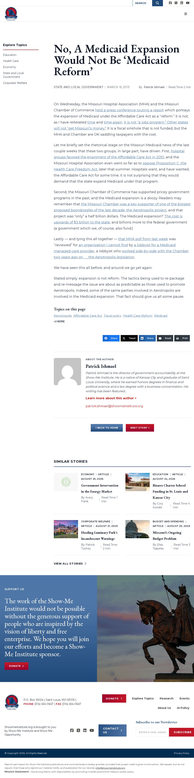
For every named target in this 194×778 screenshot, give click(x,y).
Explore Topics (143, 698)
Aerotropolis (63, 315)
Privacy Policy (181, 753)
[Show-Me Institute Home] (11, 14)
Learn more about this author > (111, 398)
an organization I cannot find (103, 245)
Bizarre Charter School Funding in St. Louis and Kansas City (170, 491)
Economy (9, 67)
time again (113, 122)
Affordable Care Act (88, 315)
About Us (164, 708)
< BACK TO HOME (106, 427)
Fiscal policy (112, 315)
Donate (15, 666)
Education (9, 55)
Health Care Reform (137, 315)
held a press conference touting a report (129, 110)
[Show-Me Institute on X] (176, 3)
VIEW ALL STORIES (68, 563)
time (91, 122)
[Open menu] (185, 14)
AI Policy (183, 708)
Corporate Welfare (15, 83)
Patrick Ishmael (154, 87)
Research (167, 698)
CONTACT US (111, 730)
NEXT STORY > (139, 427)
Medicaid (160, 315)
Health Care (11, 61)
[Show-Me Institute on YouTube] (187, 3)
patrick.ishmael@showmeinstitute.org (114, 406)
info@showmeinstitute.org (110, 767)
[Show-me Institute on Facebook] (170, 3)
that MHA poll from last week (143, 239)
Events (184, 698)
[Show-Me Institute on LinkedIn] (181, 3)
